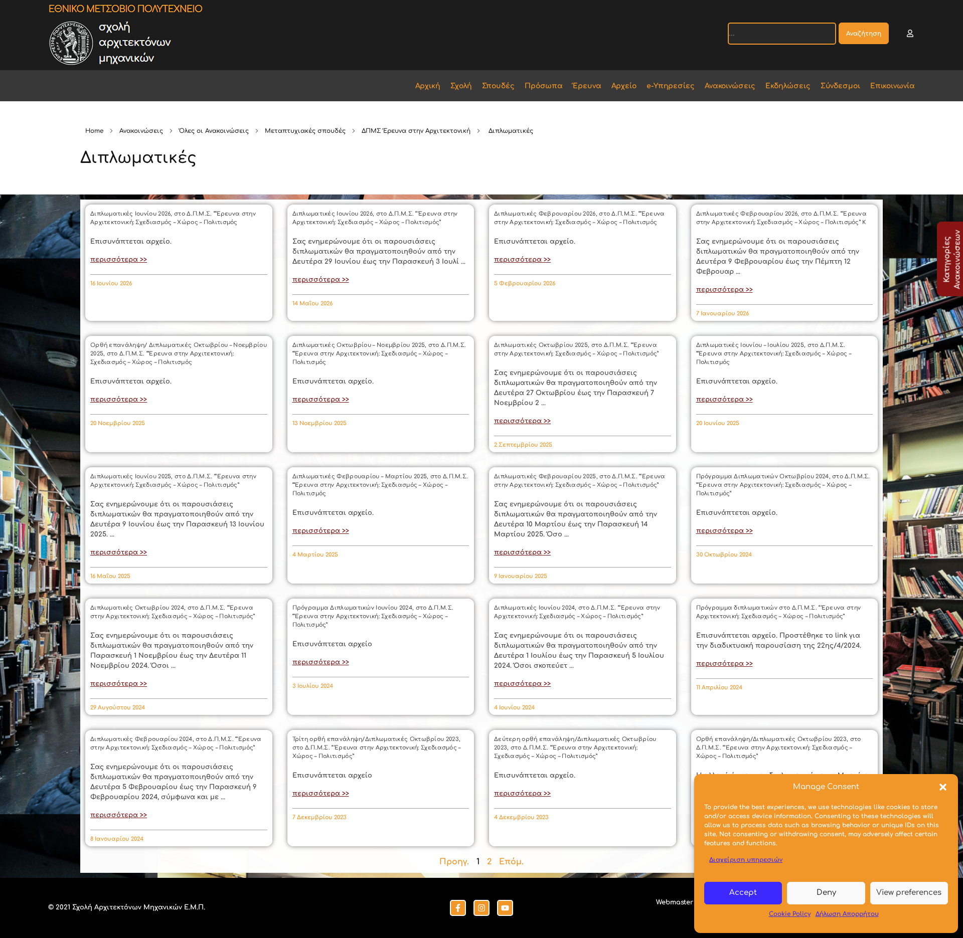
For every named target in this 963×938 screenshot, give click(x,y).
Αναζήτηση (863, 33)
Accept (743, 892)
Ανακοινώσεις (141, 130)
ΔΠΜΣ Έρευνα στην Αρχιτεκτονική (416, 130)
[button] (943, 787)
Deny (826, 892)
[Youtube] (505, 908)
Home (94, 130)
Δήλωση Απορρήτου (847, 913)
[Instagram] (481, 908)
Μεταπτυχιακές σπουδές (305, 130)
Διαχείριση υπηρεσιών (745, 859)
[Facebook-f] (458, 908)
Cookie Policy (790, 913)
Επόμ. (511, 861)
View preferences (908, 892)
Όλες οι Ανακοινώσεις (214, 130)
